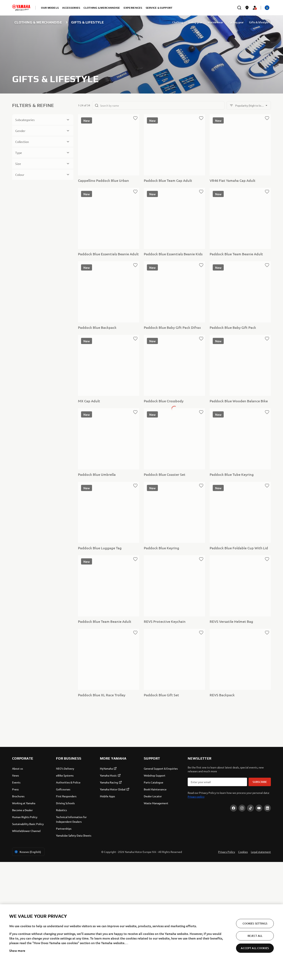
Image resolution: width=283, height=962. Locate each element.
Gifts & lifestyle (259, 22)
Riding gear (195, 22)
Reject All (255, 936)
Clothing (177, 22)
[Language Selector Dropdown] (267, 8)
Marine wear (215, 22)
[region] (141, 933)
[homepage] (21, 7)
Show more (17, 950)
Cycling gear (236, 22)
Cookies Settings (255, 923)
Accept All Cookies (255, 948)
